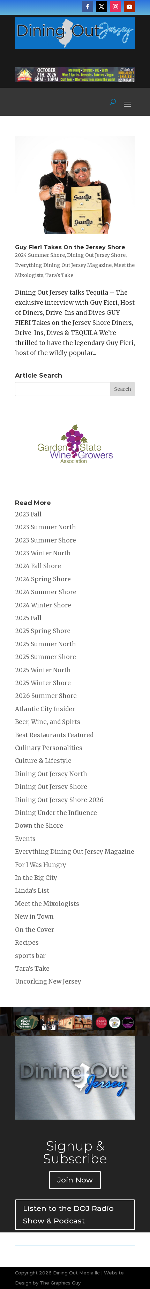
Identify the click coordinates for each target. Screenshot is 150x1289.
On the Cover (34, 930)
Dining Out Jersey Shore (96, 255)
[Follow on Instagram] (115, 6)
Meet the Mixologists (47, 904)
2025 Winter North (43, 670)
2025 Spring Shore (42, 631)
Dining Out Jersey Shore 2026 (59, 800)
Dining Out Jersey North (51, 774)
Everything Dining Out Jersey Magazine (63, 265)
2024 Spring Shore (43, 579)
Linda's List (32, 890)
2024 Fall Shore (38, 566)
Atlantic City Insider (45, 709)
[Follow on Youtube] (129, 6)
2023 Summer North (45, 527)
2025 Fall (28, 618)
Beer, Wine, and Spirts (47, 722)
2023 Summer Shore (45, 540)
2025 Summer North (45, 644)
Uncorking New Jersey (48, 981)
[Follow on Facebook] (87, 6)
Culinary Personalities (48, 748)
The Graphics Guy (60, 1283)
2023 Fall (28, 514)
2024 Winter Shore (43, 605)
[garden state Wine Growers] (75, 484)
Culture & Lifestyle (43, 761)
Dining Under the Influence (56, 813)
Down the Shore (39, 825)
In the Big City (36, 878)
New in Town (34, 916)
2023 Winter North (43, 553)
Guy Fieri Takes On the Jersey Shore (70, 247)
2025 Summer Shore (45, 657)
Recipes (27, 942)
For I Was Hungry (40, 865)
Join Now (75, 1180)
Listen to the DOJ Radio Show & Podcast (68, 1214)
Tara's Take (59, 275)
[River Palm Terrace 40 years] (75, 80)
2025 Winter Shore (43, 683)
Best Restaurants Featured (54, 735)
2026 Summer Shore (46, 696)
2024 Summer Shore (40, 255)
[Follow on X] (101, 6)
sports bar (30, 956)
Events (25, 839)
